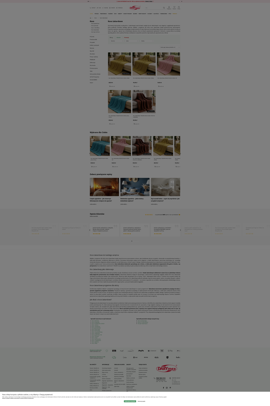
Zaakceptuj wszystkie (130, 401)
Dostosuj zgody (141, 401)
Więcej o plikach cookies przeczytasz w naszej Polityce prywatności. (18, 398)
